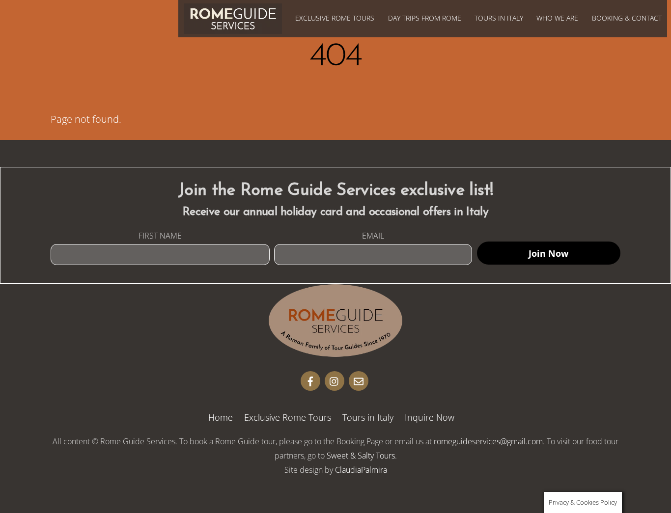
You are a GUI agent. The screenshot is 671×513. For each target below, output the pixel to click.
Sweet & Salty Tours (361, 455)
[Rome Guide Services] (335, 352)
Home (220, 417)
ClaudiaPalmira (361, 469)
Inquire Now (429, 417)
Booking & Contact (627, 18)
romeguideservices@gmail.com (488, 441)
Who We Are (557, 18)
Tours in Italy (499, 18)
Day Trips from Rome (424, 18)
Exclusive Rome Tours (334, 18)
